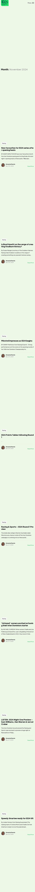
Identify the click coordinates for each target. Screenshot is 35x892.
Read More (31, 166)
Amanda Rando (10, 164)
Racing (4, 143)
